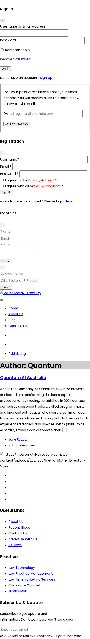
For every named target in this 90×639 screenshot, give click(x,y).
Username (9, 159)
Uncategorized (22, 445)
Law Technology (21, 567)
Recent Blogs (19, 527)
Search (6, 287)
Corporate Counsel (24, 585)
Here (68, 201)
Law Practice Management (30, 573)
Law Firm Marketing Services (31, 579)
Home (13, 308)
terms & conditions (45, 186)
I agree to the (31, 180)
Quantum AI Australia (23, 378)
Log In (5, 68)
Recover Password (15, 59)
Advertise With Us (22, 539)
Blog (11, 320)
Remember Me (17, 50)
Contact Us (17, 325)
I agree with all (34, 186)
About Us (15, 314)
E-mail (8, 113)
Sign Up (46, 77)
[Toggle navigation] (1, 300)
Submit (6, 261)
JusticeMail (17, 591)
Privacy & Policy (41, 180)
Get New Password (16, 123)
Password (8, 40)
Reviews (15, 545)
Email (6, 166)
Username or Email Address (22, 26)
